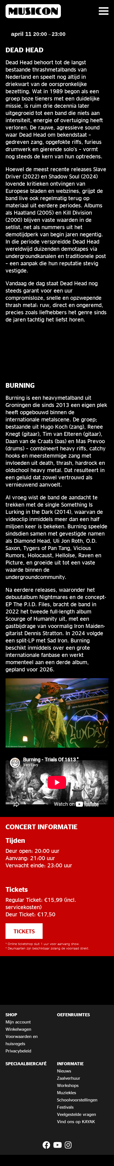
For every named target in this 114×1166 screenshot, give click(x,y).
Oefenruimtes (73, 1014)
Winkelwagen (18, 1029)
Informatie (70, 1063)
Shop (11, 1014)
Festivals (65, 1106)
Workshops (68, 1085)
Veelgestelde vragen (76, 1114)
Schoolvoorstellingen (77, 1099)
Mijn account (18, 1021)
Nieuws (64, 1070)
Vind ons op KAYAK (76, 1121)
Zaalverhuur (68, 1078)
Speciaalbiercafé (26, 1063)
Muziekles (66, 1092)
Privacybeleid (18, 1050)
